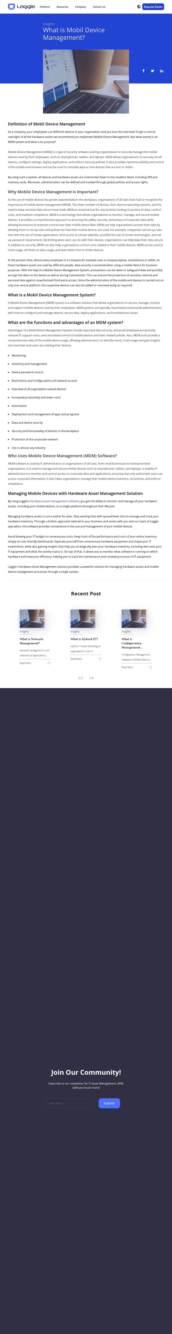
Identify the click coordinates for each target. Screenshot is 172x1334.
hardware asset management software (54, 501)
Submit (109, 1103)
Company (80, 6)
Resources (62, 6)
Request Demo (153, 6)
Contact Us (99, 6)
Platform (45, 6)
